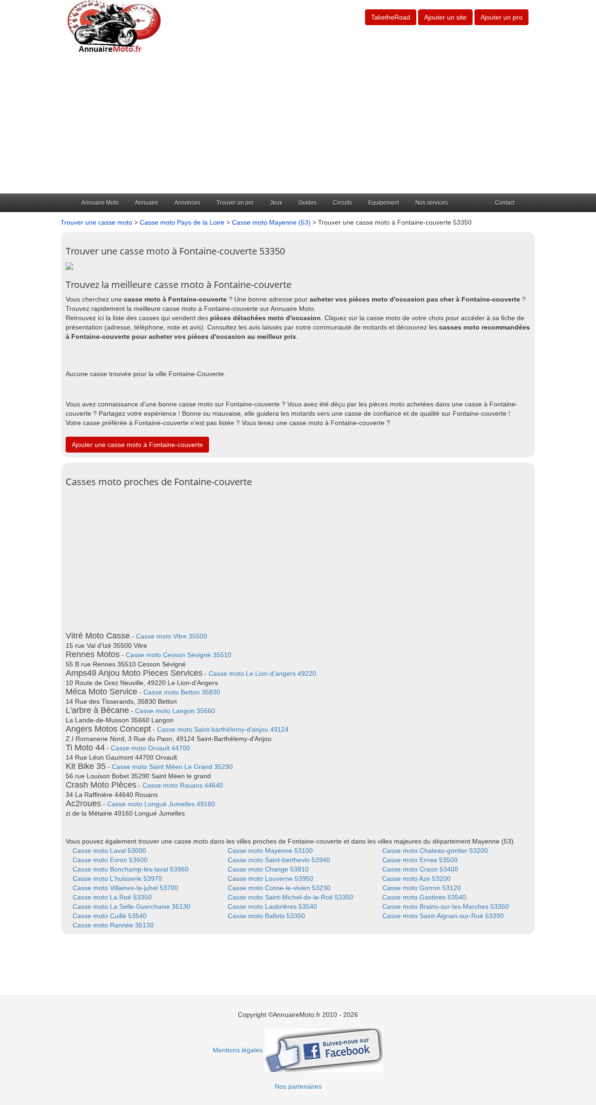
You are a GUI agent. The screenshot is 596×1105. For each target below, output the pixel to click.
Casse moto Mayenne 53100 (270, 850)
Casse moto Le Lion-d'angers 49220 (262, 673)
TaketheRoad (390, 17)
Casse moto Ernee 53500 (420, 860)
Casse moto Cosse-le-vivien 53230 (279, 888)
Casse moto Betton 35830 (181, 692)
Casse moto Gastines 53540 (424, 897)
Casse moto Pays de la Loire (182, 222)
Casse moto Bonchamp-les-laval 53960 (131, 869)
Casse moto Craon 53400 (420, 869)
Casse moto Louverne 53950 (270, 878)
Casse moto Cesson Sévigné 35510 (178, 655)
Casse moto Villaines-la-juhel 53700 (125, 888)
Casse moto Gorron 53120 (421, 888)
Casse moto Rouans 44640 (182, 785)
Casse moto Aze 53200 (416, 878)
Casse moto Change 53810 (268, 869)
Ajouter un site (445, 17)
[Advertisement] (298, 123)
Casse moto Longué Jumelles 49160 (161, 804)
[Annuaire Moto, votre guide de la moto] (114, 26)
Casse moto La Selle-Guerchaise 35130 (131, 906)
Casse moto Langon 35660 (175, 710)
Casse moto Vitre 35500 (171, 636)
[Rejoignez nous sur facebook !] (323, 1050)
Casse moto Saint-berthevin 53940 (279, 860)
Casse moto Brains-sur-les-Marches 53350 (445, 906)
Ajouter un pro (501, 17)
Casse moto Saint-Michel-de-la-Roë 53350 (290, 897)
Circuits (342, 202)
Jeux (276, 202)
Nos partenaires (298, 1086)
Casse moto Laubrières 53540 (272, 906)
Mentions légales (238, 1050)
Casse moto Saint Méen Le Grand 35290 (172, 766)
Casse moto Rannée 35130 (113, 925)
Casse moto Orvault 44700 (150, 748)
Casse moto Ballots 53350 (266, 916)
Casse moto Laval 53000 (109, 850)
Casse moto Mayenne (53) (271, 222)
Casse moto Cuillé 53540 (110, 916)
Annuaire (146, 202)
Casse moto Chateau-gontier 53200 (435, 850)
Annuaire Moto (100, 202)
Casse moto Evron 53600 (110, 860)
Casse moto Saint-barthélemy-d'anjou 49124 (223, 729)
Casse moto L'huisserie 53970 (117, 878)
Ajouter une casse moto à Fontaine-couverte (137, 444)
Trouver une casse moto (96, 222)
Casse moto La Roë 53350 (112, 897)
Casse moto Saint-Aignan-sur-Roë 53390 (443, 916)
